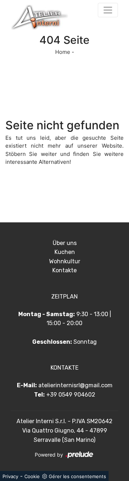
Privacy (10, 476)
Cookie (32, 476)
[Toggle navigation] (108, 10)
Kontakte (64, 270)
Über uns (65, 243)
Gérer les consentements (77, 476)
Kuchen (64, 252)
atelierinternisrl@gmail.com (75, 385)
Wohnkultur (64, 261)
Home (62, 51)
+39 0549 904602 (70, 394)
